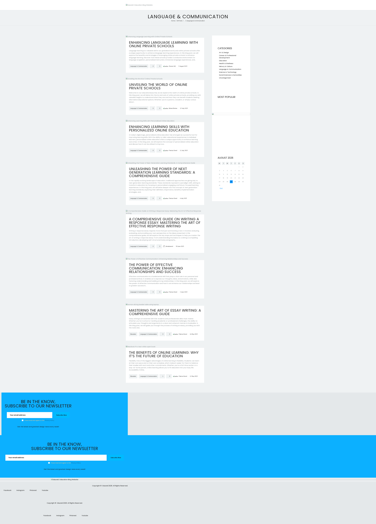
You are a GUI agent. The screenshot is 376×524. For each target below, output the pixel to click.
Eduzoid (105, 486)
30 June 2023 (180, 246)
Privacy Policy (49, 420)
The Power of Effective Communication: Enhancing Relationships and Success (156, 268)
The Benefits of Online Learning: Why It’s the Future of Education (164, 354)
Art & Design (224, 52)
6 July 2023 (183, 198)
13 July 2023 (184, 108)
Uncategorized (225, 78)
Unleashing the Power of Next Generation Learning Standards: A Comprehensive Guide (162, 172)
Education (223, 61)
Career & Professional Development (227, 56)
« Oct (221, 188)
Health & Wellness (226, 63)
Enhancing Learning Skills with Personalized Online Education (159, 128)
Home (173, 21)
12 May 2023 (194, 376)
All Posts (179, 21)
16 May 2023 (194, 334)
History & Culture (225, 66)
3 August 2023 (183, 66)
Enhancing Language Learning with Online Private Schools (163, 44)
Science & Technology (227, 72)
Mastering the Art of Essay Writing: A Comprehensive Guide (165, 312)
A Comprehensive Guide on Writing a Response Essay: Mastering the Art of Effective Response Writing (164, 222)
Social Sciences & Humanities (230, 75)
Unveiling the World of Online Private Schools (158, 86)
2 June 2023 (183, 292)
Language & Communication (230, 69)
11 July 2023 (184, 150)
